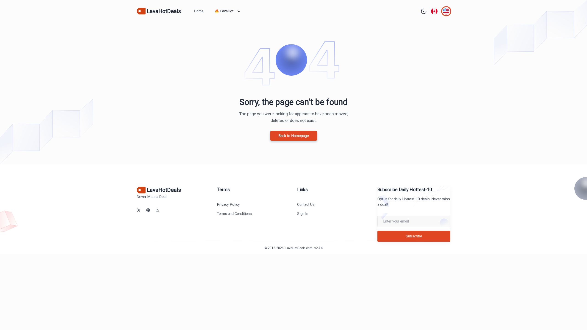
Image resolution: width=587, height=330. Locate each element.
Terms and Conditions (234, 214)
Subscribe (414, 236)
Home (199, 11)
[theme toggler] (423, 11)
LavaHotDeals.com (299, 248)
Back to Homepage (293, 136)
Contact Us (306, 204)
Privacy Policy (228, 204)
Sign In (302, 214)
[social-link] (139, 210)
